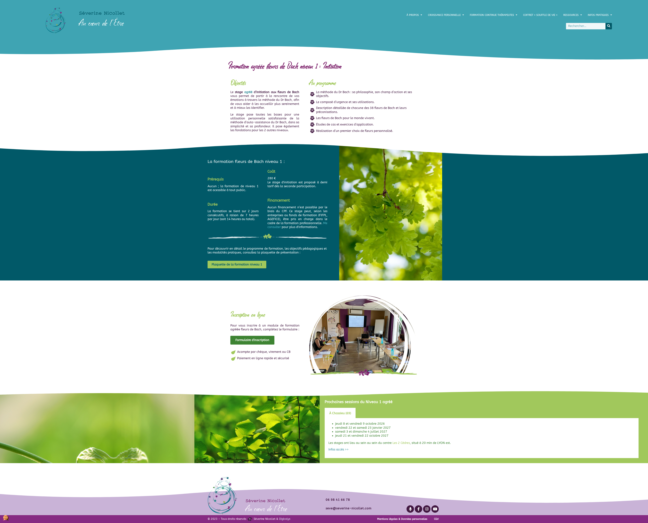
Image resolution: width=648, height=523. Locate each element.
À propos (413, 15)
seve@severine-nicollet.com (348, 508)
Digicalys (284, 518)
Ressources (571, 15)
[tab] (360, 413)
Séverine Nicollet (102, 13)
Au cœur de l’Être (101, 23)
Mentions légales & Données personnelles (402, 518)
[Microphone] (410, 509)
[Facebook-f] (418, 509)
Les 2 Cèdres (401, 443)
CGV (436, 518)
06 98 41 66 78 (338, 500)
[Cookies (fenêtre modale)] (6, 517)
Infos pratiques (598, 15)
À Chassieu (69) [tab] (340, 413)
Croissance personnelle (444, 15)
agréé (248, 92)
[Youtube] (435, 509)
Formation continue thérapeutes (492, 15)
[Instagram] (426, 509)
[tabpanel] (482, 438)
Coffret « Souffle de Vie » (540, 15)
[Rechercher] (608, 26)
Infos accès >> (338, 449)
